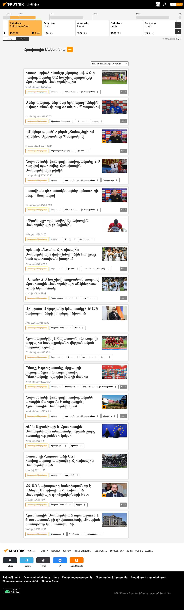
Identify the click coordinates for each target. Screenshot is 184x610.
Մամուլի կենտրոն (144, 551)
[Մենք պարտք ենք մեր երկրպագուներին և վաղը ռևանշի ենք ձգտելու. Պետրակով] (114, 107)
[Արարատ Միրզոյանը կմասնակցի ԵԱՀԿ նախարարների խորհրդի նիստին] (114, 313)
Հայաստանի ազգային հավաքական (80, 91)
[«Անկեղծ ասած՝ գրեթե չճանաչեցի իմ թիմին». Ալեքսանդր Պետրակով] (114, 136)
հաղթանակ (86, 298)
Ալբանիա (74, 445)
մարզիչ (95, 121)
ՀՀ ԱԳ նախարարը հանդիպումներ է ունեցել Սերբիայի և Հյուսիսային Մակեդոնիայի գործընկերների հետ (58, 490)
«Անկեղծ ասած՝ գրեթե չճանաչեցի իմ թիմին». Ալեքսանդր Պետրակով (59, 134)
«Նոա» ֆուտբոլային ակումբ (94, 268)
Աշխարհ (67, 551)
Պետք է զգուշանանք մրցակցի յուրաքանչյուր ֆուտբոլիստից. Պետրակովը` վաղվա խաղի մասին (56, 372)
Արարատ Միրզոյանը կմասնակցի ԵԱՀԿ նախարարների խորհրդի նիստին (61, 311)
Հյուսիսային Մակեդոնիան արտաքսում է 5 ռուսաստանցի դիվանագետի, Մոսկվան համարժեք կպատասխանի (62, 520)
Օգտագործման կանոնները (37, 577)
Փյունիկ (54, 239)
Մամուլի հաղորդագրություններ (77, 577)
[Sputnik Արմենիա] (14, 6)
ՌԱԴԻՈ (129, 551)
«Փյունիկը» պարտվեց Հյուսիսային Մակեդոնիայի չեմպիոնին (57, 222)
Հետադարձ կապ (50, 581)
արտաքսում (92, 534)
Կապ (56, 577)
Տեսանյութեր (117, 551)
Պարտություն (108, 180)
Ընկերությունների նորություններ (112, 577)
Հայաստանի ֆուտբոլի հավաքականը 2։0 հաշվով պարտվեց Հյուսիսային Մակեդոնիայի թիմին (62, 166)
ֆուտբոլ (54, 91)
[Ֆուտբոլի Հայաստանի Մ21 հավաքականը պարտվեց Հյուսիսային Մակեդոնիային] (114, 461)
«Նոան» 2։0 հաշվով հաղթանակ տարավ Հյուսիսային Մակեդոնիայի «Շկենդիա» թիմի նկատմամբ (62, 284)
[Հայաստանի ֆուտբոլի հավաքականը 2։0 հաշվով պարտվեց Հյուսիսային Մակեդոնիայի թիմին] (114, 166)
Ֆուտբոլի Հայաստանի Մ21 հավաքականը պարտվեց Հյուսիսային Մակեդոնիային (59, 461)
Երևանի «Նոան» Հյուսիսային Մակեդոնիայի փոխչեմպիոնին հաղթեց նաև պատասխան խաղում (60, 254)
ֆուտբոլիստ (84, 239)
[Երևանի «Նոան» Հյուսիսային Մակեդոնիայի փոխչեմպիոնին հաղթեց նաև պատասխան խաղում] (114, 254)
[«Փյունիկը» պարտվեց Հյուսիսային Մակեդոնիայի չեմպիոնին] (114, 225)
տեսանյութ (107, 416)
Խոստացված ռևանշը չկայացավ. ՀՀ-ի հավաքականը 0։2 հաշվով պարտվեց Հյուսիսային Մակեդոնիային (60, 77)
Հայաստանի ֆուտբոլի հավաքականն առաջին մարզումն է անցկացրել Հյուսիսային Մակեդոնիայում (59, 402)
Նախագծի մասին (11, 577)
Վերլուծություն (82, 551)
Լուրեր (44, 551)
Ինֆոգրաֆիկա (100, 551)
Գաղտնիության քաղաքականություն (148, 577)
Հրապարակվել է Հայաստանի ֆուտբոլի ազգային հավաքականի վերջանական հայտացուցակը (61, 343)
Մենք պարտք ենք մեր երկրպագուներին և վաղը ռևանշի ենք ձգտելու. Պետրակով (62, 104)
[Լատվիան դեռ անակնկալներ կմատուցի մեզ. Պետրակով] (114, 195)
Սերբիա (78, 504)
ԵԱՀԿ (77, 327)
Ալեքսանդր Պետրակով (60, 121)
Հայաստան (55, 268)
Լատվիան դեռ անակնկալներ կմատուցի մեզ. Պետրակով (61, 193)
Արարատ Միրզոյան (59, 327)
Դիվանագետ (74, 534)
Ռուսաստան (56, 534)
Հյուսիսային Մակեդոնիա (44, 49)
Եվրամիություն (57, 445)
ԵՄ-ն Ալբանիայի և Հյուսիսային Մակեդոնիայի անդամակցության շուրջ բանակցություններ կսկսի (60, 431)
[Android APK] (12, 591)
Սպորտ (103, 357)
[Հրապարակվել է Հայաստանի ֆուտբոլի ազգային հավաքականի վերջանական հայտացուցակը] (114, 343)
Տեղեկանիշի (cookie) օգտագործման (20, 581)
